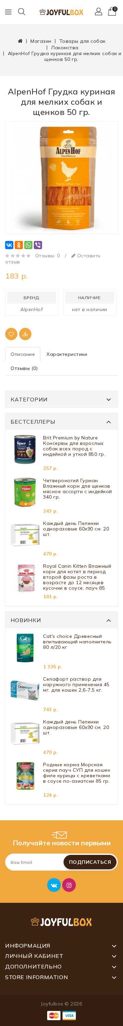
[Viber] (38, 245)
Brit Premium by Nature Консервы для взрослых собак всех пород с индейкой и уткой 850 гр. (74, 446)
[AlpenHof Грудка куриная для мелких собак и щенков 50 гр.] (61, 177)
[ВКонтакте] (9, 245)
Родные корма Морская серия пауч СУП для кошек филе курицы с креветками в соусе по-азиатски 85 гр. (76, 773)
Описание (23, 354)
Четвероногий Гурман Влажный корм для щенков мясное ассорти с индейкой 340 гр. (77, 489)
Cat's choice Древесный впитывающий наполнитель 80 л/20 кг (77, 641)
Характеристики (66, 354)
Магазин (41, 41)
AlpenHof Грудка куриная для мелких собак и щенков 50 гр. (65, 56)
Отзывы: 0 (47, 256)
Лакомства (65, 47)
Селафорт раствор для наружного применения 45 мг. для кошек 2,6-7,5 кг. (76, 684)
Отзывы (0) (24, 368)
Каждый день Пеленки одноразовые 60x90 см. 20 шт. (76, 529)
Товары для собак (82, 41)
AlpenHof (31, 309)
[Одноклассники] (19, 245)
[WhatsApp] (28, 245)
